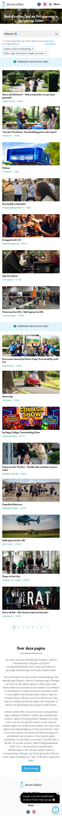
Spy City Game (10, 275)
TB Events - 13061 (10, 171)
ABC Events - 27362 (11, 544)
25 (53, 497)
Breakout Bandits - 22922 (14, 473)
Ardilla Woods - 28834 (12, 101)
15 (33, 497)
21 (45, 497)
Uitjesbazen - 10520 (11, 616)
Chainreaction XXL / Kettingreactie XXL (23, 311)
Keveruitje (7, 396)
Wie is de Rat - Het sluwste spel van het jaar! (25, 612)
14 (31, 497)
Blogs (31, 805)
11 (40, 89)
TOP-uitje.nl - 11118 (11, 279)
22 (47, 497)
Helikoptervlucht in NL (13, 540)
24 (51, 497)
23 (49, 497)
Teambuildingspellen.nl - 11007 (16, 207)
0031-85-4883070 (31, 792)
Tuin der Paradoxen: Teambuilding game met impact (29, 132)
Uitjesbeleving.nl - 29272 (13, 436)
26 (55, 497)
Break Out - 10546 (10, 135)
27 (57, 497)
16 (35, 497)
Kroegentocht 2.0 (11, 239)
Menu (57, 4)
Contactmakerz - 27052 (13, 315)
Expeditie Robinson (12, 504)
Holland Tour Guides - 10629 (15, 580)
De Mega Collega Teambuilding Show (21, 432)
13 (29, 497)
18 (39, 497)
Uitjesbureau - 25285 (12, 365)
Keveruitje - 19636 (10, 400)
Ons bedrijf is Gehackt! (14, 203)
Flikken (6, 167)
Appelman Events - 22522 (14, 508)
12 (42, 89)
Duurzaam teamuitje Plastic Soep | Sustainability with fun (30, 360)
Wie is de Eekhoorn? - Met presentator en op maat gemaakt (28, 96)
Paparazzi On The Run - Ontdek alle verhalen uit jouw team (29, 468)
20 (43, 497)
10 (38, 89)
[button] (31, 33)
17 (37, 497)
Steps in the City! (11, 576)
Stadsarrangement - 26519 (14, 243)
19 (41, 497)
